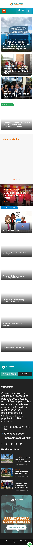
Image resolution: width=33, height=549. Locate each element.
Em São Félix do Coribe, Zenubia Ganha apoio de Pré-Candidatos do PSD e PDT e (16, 69)
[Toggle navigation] (4, 11)
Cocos (16, 481)
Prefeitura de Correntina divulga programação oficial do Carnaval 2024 (16, 269)
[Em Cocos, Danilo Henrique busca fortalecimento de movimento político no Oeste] (7, 484)
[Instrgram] (23, 11)
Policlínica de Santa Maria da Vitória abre (22, 472)
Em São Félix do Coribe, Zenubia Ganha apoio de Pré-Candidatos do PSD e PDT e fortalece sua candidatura (16, 65)
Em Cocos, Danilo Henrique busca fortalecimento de (21, 485)
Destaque (16, 189)
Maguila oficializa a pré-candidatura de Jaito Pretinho (15, 195)
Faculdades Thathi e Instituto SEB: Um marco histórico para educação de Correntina (17, 124)
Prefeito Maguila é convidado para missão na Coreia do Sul (16, 93)
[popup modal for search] (29, 11)
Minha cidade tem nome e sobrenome (16, 317)
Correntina (7, 189)
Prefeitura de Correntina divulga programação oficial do (14, 277)
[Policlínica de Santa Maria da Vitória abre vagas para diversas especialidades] (7, 472)
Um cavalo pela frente (16, 222)
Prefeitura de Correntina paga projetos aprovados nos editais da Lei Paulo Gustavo (16, 293)
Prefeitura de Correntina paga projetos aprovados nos (14, 300)
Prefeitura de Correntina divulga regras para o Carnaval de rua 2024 (16, 246)
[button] (14, 179)
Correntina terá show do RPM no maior (15, 348)
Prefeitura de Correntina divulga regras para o (14, 253)
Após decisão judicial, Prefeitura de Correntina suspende (22, 459)
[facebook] (19, 11)
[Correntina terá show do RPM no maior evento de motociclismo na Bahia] (16, 341)
